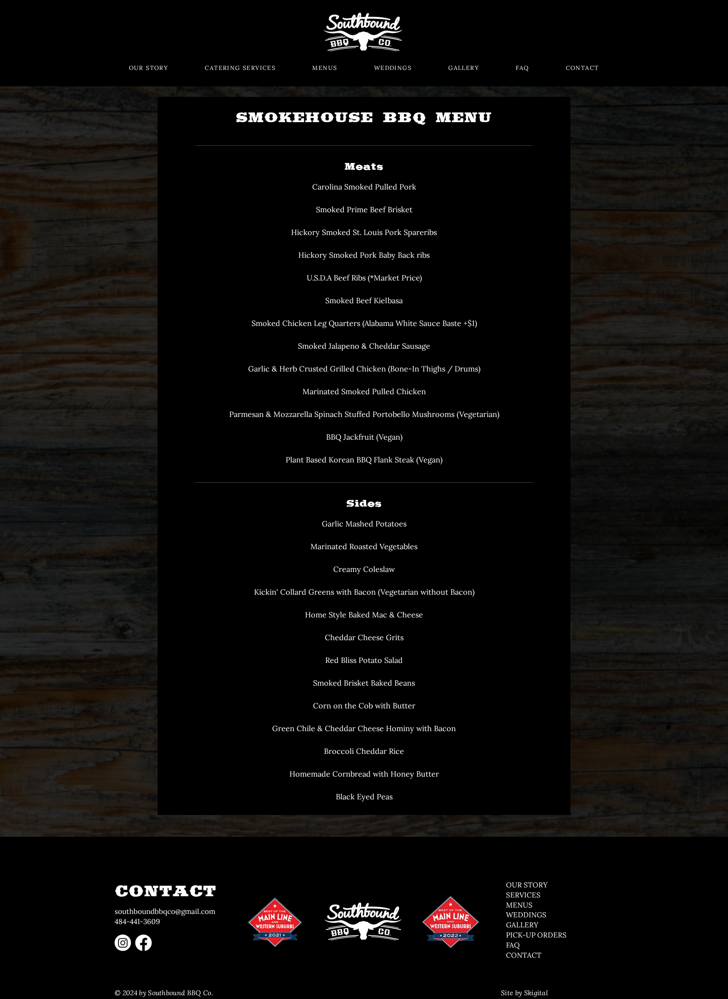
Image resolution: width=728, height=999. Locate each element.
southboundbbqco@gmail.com (165, 911)
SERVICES (523, 895)
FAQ (513, 945)
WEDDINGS (526, 914)
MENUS (520, 905)
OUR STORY (527, 884)
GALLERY (522, 925)
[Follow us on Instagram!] (123, 943)
